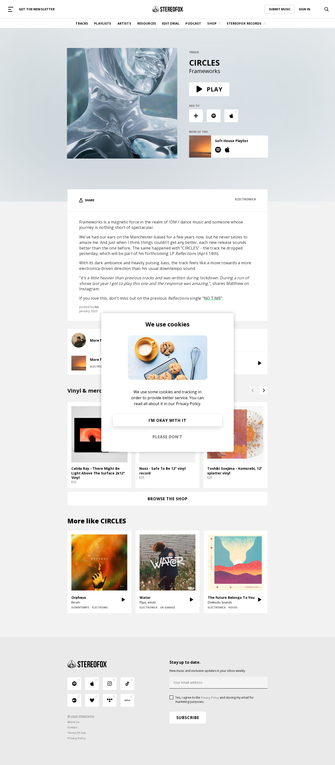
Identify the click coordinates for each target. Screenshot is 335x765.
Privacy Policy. (188, 403)
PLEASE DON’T (167, 437)
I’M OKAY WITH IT (167, 420)
